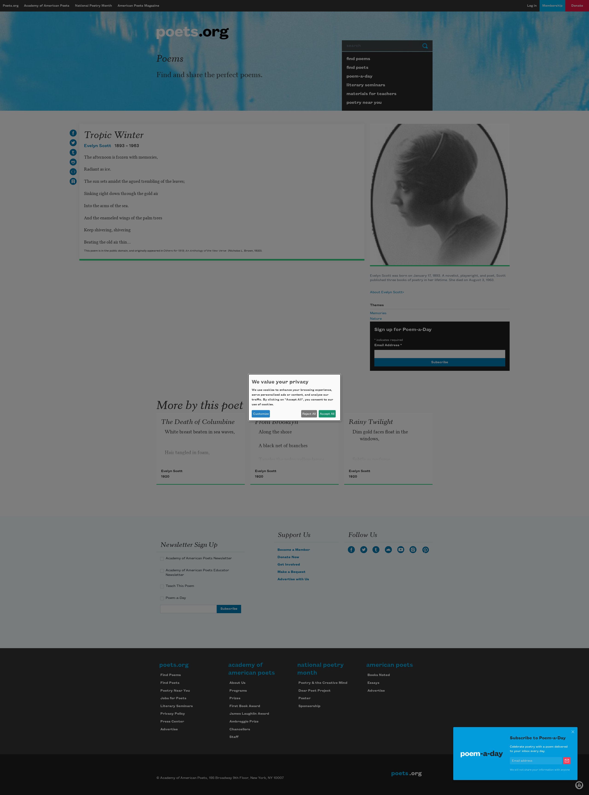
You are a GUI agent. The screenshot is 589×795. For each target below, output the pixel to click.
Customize (261, 413)
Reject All (309, 413)
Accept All (327, 413)
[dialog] (294, 397)
